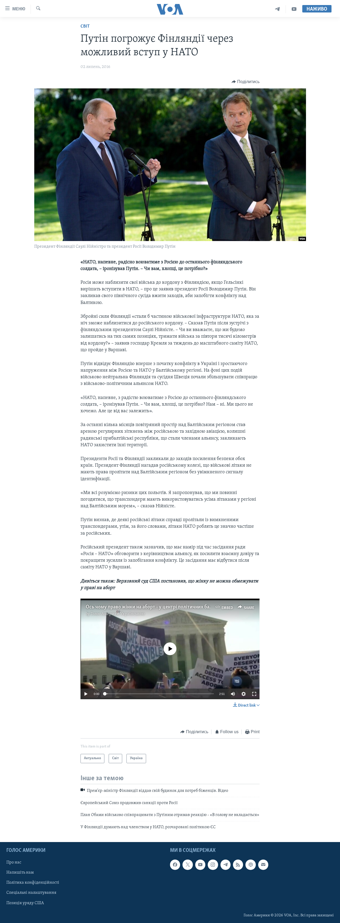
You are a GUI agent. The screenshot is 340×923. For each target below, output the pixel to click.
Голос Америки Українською (118, 614)
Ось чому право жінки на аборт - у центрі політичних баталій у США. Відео (168, 607)
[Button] (246, 81)
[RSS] (238, 865)
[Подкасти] (250, 865)
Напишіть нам (20, 872)
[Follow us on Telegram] (225, 865)
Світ (85, 26)
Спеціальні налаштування (31, 893)
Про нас (13, 862)
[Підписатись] (263, 865)
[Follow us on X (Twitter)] (187, 865)
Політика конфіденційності (32, 883)
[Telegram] (277, 9)
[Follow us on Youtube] (200, 865)
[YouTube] (294, 9)
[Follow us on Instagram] (213, 865)
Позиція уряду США (25, 903)
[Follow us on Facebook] (175, 865)
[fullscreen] (254, 694)
